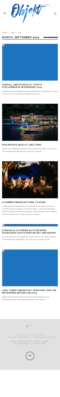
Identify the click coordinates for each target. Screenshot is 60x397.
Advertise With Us (19, 337)
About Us (22, 335)
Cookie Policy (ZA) (45, 337)
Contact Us (39, 335)
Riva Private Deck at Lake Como (21, 145)
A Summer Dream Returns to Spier (24, 202)
